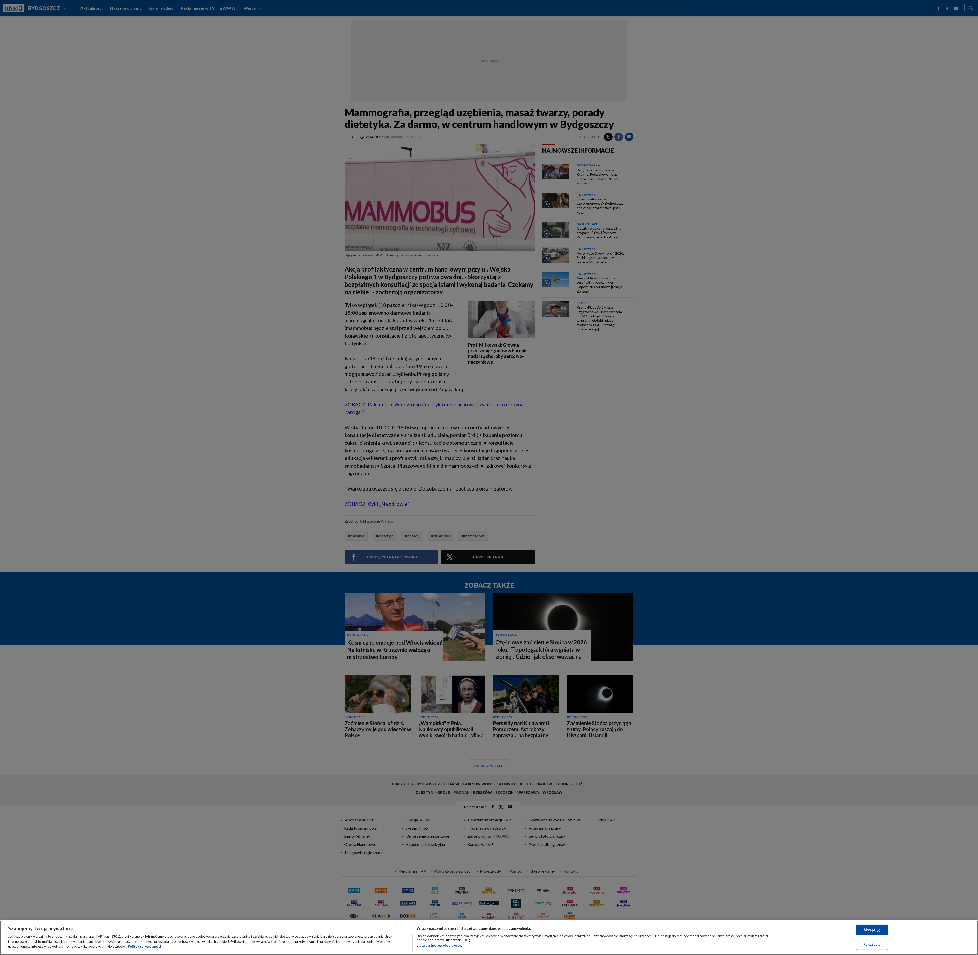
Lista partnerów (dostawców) (440, 945)
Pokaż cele (871, 944)
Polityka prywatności (144, 946)
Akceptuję (872, 930)
